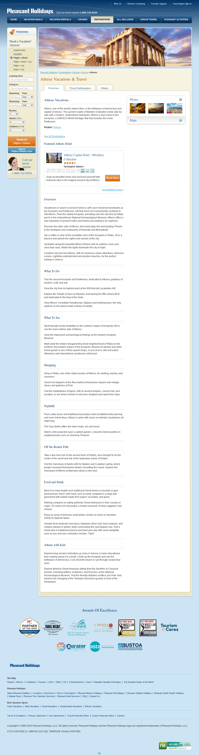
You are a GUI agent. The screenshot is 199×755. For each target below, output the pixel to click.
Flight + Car (19, 65)
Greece (84, 72)
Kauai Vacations (49, 706)
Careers (121, 716)
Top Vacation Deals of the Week (139, 682)
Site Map (11, 678)
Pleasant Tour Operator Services (39, 696)
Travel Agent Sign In (182, 4)
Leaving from (16, 76)
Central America (76, 682)
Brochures (49, 693)
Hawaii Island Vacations (71, 706)
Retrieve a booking (136, 4)
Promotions (22, 31)
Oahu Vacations (14, 706)
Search (21, 141)
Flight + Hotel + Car (23, 62)
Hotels (104, 88)
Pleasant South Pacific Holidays (169, 693)
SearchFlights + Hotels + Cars (21, 150)
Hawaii (10, 682)
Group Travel (148, 19)
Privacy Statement (37, 716)
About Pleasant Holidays (18, 693)
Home (13, 19)
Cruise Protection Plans (103, 716)
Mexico (19, 682)
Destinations (102, 19)
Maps (133, 120)
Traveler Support (159, 4)
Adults (15, 118)
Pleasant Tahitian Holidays (139, 693)
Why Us (117, 4)
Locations (37, 693)
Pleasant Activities (176, 19)
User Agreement (56, 716)
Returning (14, 101)
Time (24, 93)
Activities (18, 54)
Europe (75, 72)
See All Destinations (54, 136)
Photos (134, 99)
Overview (53, 88)
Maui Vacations (32, 706)
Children (16, 126)
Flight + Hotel (20, 58)
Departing (14, 93)
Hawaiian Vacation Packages (107, 682)
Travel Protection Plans (78, 716)
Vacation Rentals (60, 19)
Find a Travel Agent (66, 693)
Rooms (13, 110)
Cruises (82, 19)
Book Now (112, 177)
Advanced (14, 45)
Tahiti (58, 682)
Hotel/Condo (19, 50)
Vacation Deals (33, 19)
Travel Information (80, 88)
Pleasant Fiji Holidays (114, 693)
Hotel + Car (19, 69)
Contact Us (94, 696)
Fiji (64, 682)
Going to (13, 84)
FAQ (84, 696)
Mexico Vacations (93, 706)
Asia (89, 682)
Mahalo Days (15, 696)
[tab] (156, 99)
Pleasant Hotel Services (68, 696)
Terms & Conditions (16, 716)
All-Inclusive (125, 19)
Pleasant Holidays (48, 72)
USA (50, 682)
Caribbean (31, 682)
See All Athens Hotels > (113, 190)
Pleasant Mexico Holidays (90, 693)
